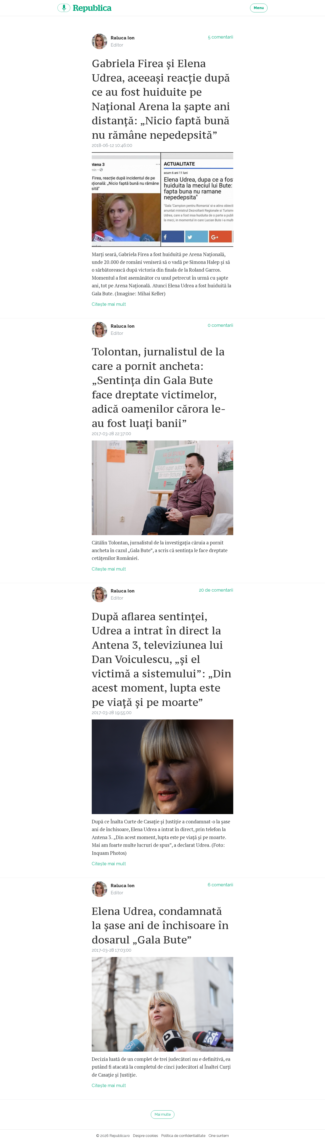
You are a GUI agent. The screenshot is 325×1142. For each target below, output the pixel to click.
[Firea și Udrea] (162, 199)
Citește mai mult (109, 304)
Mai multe (163, 1114)
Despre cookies (145, 1136)
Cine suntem (218, 1136)
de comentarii (216, 590)
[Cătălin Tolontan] (162, 487)
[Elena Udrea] (162, 766)
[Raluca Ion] (99, 41)
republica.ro (84, 8)
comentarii (220, 37)
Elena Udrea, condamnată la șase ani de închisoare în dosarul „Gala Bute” (160, 925)
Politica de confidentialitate (183, 1136)
